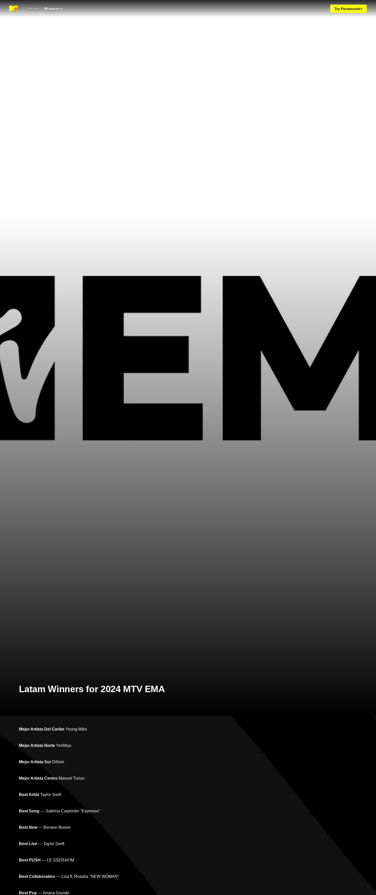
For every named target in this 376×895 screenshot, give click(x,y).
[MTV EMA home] (14, 9)
